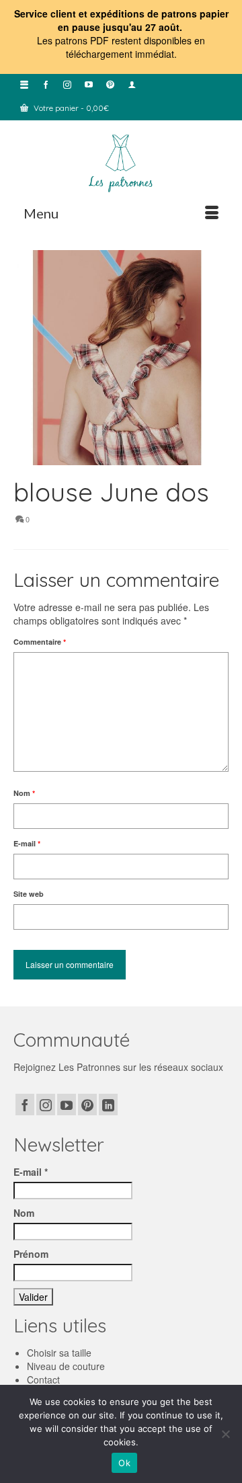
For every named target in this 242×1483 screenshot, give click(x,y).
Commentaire (39, 642)
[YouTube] (66, 1104)
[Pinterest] (87, 1104)
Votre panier (70, 108)
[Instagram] (45, 1104)
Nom (24, 793)
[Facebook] (24, 1104)
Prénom (30, 1253)
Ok (124, 1462)
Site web (28, 894)
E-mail (26, 843)
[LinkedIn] (108, 1104)
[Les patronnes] (121, 162)
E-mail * (30, 1171)
